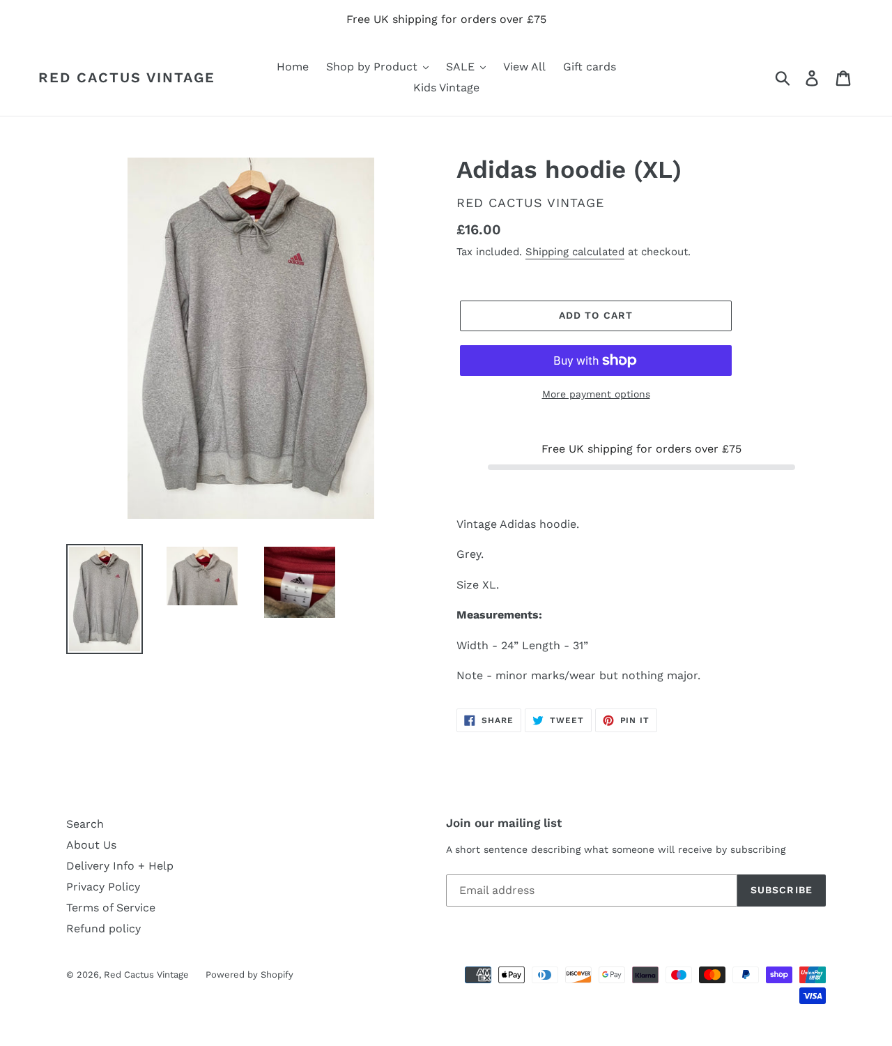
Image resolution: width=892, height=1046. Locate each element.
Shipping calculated (574, 251)
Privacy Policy (103, 886)
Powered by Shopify (249, 974)
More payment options (596, 394)
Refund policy (103, 928)
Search (85, 824)
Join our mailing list (504, 823)
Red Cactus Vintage (126, 77)
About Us (91, 844)
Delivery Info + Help (120, 865)
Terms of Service (110, 907)
